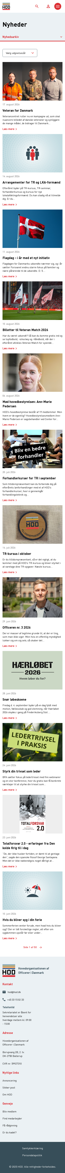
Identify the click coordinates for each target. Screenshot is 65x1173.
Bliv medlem (9, 1111)
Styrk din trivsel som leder (22, 771)
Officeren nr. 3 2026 (17, 627)
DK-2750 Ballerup (12, 1056)
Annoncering (10, 1080)
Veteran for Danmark (18, 110)
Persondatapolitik (32, 1155)
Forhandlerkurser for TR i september (29, 478)
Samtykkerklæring (32, 1148)
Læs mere (8, 128)
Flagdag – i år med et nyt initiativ (26, 258)
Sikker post (9, 1087)
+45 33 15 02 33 (15, 999)
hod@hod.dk (14, 992)
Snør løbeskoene (14, 699)
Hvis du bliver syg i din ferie (22, 920)
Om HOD (7, 1094)
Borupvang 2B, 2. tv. (13, 1052)
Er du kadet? (10, 1132)
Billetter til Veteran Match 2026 (25, 330)
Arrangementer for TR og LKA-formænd (31, 182)
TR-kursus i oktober (17, 553)
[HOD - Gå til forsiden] (10, 6)
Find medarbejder (12, 1118)
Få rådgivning (10, 1125)
